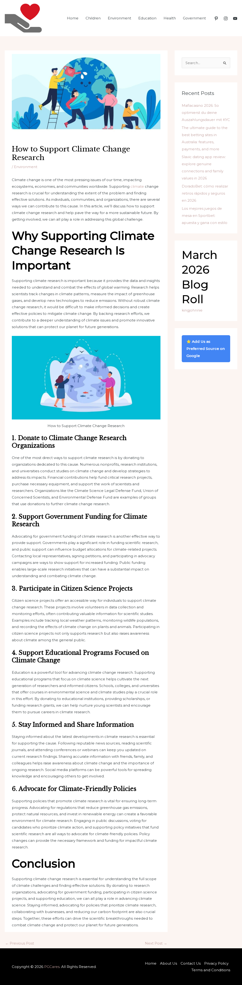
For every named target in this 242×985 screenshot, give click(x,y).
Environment (119, 18)
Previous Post (19, 943)
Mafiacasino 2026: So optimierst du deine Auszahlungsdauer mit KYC (206, 112)
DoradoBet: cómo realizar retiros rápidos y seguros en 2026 (205, 193)
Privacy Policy (216, 963)
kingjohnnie (192, 310)
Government (194, 18)
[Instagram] (226, 18)
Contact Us (191, 963)
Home (72, 18)
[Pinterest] (216, 18)
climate (137, 186)
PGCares (52, 966)
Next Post (156, 943)
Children (93, 18)
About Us (168, 963)
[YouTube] (235, 18)
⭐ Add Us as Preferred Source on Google (205, 348)
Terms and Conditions (210, 970)
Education (147, 18)
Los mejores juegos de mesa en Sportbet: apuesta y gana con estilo (204, 215)
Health (170, 18)
